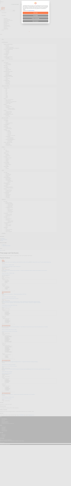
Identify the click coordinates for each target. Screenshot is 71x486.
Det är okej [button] (35, 12)
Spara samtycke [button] (35, 21)
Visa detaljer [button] (35, 15)
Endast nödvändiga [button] (35, 18)
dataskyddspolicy (31, 10)
